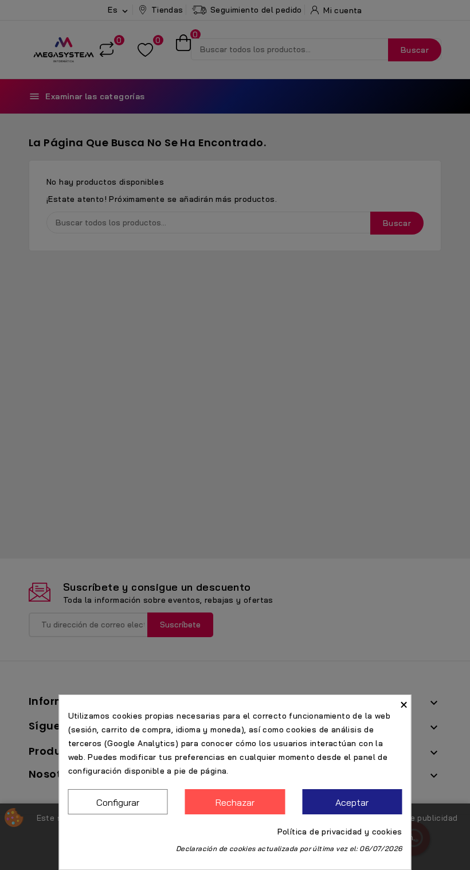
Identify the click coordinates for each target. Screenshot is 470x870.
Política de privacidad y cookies (339, 831)
